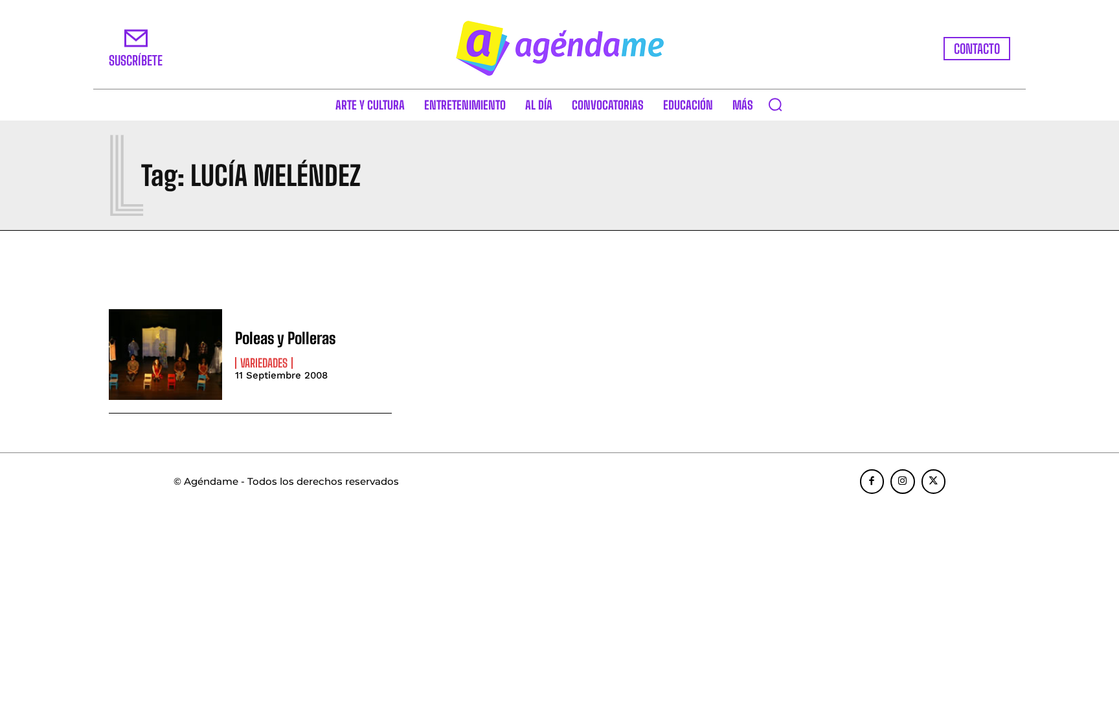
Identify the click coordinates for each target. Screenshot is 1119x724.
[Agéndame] (559, 48)
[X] (933, 481)
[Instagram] (902, 481)
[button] (775, 104)
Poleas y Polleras (285, 338)
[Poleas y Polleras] (165, 354)
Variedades (264, 363)
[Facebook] (872, 481)
